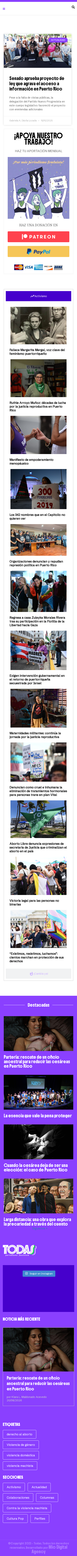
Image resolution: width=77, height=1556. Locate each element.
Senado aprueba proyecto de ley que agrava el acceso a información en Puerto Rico (36, 83)
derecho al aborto (19, 1434)
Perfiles (39, 1518)
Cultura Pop (15, 1518)
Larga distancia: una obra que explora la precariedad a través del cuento (37, 1222)
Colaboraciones (18, 1497)
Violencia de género (21, 1445)
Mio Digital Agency (49, 1549)
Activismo (14, 1487)
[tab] (38, 296)
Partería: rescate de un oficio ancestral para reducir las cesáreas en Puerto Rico (37, 1061)
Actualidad (39, 1487)
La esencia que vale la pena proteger (38, 1115)
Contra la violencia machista (27, 1508)
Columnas (47, 1497)
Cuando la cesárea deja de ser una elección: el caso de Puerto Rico (36, 1167)
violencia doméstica (21, 1455)
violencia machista (20, 1466)
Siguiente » (39, 1228)
